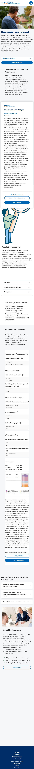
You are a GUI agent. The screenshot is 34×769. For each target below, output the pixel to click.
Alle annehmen (17, 202)
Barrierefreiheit (17, 763)
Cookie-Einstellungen (17, 195)
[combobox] (17, 58)
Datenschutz (17, 754)
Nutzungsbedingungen (17, 756)
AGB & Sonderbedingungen (17, 761)
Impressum (17, 752)
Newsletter (17, 768)
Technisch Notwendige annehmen (17, 198)
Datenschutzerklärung (10, 113)
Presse (17, 765)
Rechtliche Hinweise (17, 759)
